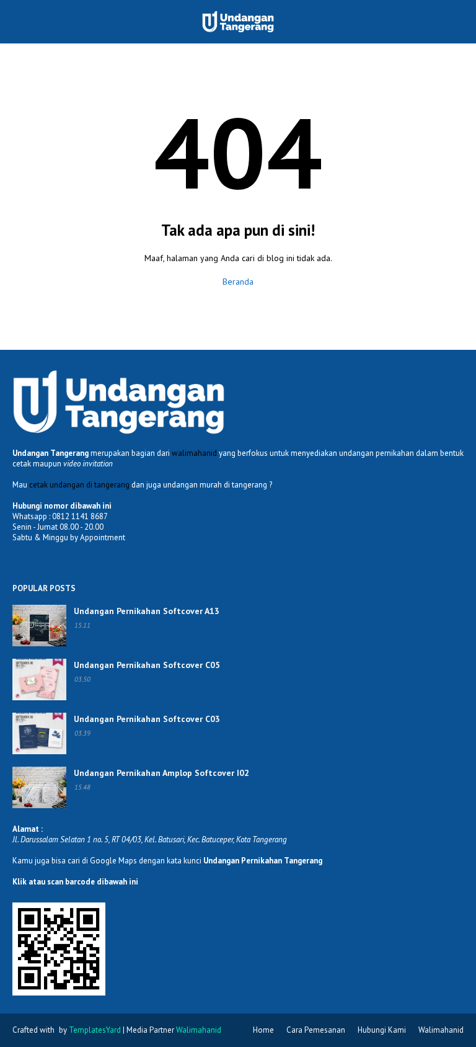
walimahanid (194, 453)
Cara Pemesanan (315, 1030)
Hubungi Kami (382, 1030)
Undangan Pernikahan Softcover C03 (147, 718)
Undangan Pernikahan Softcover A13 (146, 611)
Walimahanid (441, 1030)
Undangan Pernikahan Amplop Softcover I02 (161, 772)
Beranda (238, 281)
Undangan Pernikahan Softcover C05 (147, 665)
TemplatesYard (95, 1030)
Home (263, 1030)
